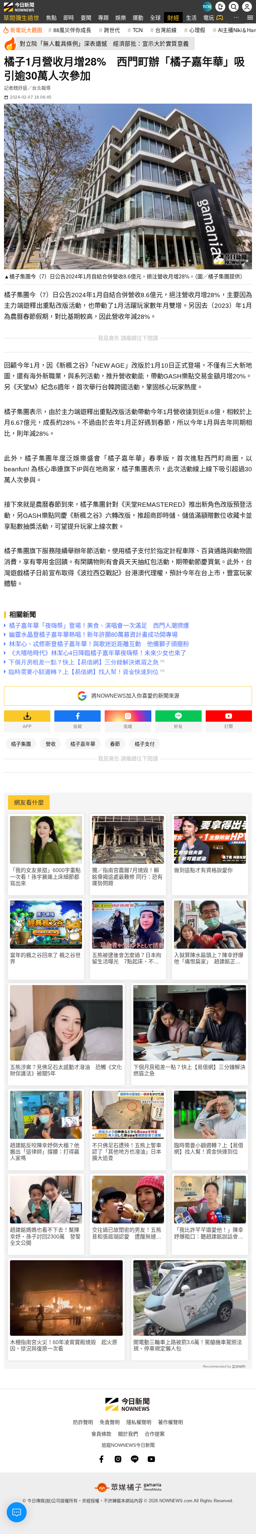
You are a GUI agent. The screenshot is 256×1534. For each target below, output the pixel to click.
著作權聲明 (170, 1421)
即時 (68, 17)
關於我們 (128, 1433)
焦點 (51, 17)
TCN (138, 29)
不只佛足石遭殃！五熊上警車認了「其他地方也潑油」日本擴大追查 (126, 1152)
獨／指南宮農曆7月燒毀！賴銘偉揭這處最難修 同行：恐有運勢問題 (127, 876)
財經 (173, 17)
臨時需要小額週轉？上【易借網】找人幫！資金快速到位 (208, 1149)
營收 (51, 743)
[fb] (101, 1459)
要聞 (86, 17)
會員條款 (101, 1433)
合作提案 (155, 1433)
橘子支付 (145, 743)
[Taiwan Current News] (207, 7)
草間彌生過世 (21, 17)
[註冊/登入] (247, 7)
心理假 (197, 29)
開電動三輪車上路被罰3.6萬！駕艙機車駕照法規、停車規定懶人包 (187, 1345)
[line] (134, 1459)
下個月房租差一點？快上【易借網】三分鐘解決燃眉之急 (189, 1070)
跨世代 (112, 29)
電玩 (208, 17)
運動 (138, 17)
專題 (103, 17)
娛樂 (120, 17)
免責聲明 (110, 1421)
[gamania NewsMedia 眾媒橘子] (128, 1488)
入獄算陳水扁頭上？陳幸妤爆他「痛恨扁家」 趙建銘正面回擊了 (208, 958)
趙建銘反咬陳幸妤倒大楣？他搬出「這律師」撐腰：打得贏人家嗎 (44, 1152)
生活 (191, 17)
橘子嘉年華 (82, 743)
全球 (155, 17)
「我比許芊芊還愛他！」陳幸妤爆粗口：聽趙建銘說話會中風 (208, 1233)
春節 (115, 743)
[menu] (250, 17)
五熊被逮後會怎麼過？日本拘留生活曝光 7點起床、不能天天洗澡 (126, 958)
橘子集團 (21, 743)
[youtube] (151, 1459)
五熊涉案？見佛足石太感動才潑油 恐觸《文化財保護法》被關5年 (66, 1070)
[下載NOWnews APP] (220, 7)
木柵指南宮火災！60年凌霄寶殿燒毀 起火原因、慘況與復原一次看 (63, 1345)
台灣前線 (166, 29)
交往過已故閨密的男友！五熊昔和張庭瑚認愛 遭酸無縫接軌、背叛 (126, 1233)
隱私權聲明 (138, 1421)
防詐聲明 (83, 1421)
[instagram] (118, 1459)
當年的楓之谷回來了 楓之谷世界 (45, 958)
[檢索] (234, 7)
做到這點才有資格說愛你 (203, 870)
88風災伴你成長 (72, 29)
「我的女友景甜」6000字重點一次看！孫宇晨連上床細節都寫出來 (45, 876)
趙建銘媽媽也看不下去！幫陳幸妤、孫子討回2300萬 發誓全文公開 (45, 1236)
